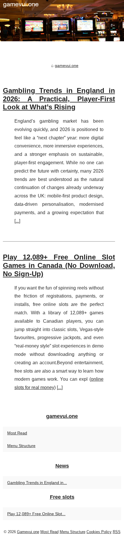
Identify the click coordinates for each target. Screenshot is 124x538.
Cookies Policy (99, 532)
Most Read (17, 433)
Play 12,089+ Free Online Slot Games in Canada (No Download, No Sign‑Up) (59, 265)
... (17, 220)
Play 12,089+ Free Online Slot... (36, 513)
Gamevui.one (28, 532)
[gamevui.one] (62, 20)
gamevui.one (66, 65)
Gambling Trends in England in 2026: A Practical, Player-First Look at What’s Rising (59, 99)
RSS (117, 532)
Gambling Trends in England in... (37, 482)
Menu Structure (21, 445)
